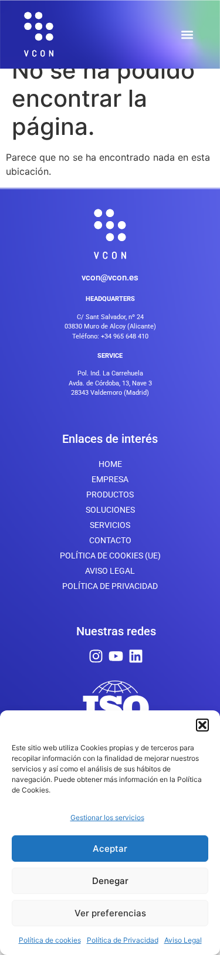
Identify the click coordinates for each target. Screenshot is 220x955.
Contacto (110, 540)
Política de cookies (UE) (110, 555)
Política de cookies (50, 940)
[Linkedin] (135, 656)
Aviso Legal (183, 940)
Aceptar (110, 848)
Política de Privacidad (122, 940)
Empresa (110, 479)
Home (110, 464)
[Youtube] (116, 656)
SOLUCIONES (110, 509)
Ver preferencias (110, 913)
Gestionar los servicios (107, 817)
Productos (110, 494)
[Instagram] (96, 656)
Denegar (110, 880)
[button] (202, 725)
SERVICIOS (110, 525)
